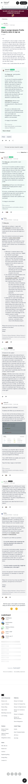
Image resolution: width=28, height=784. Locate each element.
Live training (4, 715)
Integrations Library (5, 737)
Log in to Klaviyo (5, 704)
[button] (2, 3)
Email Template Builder (19, 732)
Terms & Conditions (8, 671)
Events (15, 729)
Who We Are (4, 745)
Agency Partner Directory (5, 734)
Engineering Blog (5, 754)
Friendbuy (13, 532)
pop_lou (6, 23)
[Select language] (17, 3)
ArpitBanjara (9, 618)
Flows (3, 136)
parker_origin (9, 631)
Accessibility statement (19, 671)
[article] (14, 184)
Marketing (4, 19)
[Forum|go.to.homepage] (6, 3)
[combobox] (14, 7)
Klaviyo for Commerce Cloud (19, 710)
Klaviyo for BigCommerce (20, 707)
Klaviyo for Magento (18, 714)
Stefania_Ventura (10, 627)
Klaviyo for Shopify (18, 701)
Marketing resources (6, 712)
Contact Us (4, 760)
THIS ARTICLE (8, 100)
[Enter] (2, 7)
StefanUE (7, 69)
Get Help (16, 738)
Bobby (5, 218)
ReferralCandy (12, 534)
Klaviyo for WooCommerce (17, 718)
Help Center (4, 709)
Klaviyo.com (4, 701)
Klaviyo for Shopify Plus (19, 704)
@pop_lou (9, 74)
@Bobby (4, 373)
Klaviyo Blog (4, 707)
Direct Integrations (18, 721)
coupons (9, 136)
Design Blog (4, 757)
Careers (3, 751)
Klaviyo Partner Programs (4, 730)
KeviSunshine (9, 622)
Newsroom (4, 748)
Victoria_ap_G (9, 636)
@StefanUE (8, 228)
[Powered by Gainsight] (14, 668)
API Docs (16, 735)
